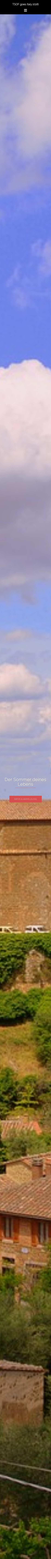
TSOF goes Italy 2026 (25, 4)
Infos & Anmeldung (25, 799)
